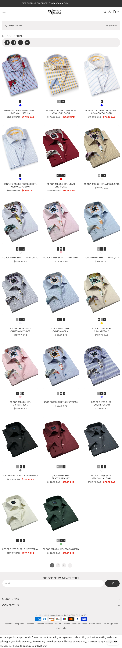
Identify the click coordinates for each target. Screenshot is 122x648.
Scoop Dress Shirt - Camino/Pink (61, 257)
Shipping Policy (111, 623)
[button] (4, 12)
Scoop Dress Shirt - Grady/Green (61, 549)
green (61, 544)
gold (101, 323)
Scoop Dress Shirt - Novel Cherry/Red (61, 185)
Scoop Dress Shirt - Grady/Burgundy (60, 477)
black (20, 470)
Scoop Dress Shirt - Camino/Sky (102, 257)
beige (101, 179)
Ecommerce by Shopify (75, 615)
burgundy (61, 470)
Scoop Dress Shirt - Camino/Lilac (20, 257)
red (61, 179)
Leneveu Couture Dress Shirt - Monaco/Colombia (101, 112)
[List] (27, 42)
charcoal (101, 470)
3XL (63, 101)
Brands (67, 623)
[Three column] (13, 42)
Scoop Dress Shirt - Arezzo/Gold (102, 184)
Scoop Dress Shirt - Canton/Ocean (60, 329)
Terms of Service (79, 623)
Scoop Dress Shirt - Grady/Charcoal (101, 477)
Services (30, 623)
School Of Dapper (45, 623)
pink (61, 252)
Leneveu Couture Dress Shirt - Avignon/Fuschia (20, 112)
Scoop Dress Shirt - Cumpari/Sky (61, 402)
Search (58, 623)
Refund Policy (95, 623)
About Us (8, 623)
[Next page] (70, 565)
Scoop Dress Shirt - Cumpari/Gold (101, 329)
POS (58, 615)
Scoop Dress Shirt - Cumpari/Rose (20, 403)
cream (20, 544)
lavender (20, 323)
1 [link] (52, 565)
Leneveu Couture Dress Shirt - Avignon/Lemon (61, 112)
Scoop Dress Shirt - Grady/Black (20, 475)
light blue (101, 252)
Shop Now (19, 623)
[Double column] (20, 42)
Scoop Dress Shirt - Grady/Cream (20, 549)
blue (20, 105)
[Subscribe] (112, 583)
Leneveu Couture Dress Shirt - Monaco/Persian (20, 185)
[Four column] (7, 42)
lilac (20, 252)
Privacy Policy (61, 627)
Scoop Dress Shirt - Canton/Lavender (20, 329)
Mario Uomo (50, 615)
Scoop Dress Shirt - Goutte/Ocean (101, 403)
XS (58, 175)
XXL (58, 101)
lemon (61, 105)
